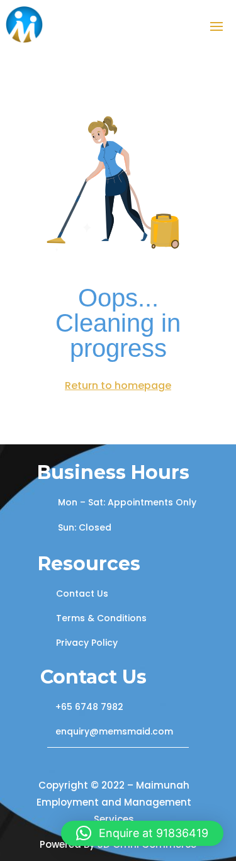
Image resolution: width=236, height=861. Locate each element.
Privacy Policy (87, 642)
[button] (142, 833)
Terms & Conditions (101, 618)
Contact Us (82, 593)
